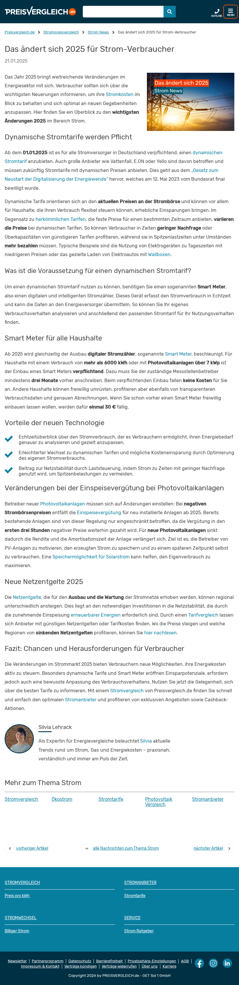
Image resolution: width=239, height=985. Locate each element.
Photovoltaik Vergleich (158, 802)
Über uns (150, 966)
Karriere (169, 966)
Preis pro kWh (17, 895)
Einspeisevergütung (99, 512)
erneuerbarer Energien (96, 615)
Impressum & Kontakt (40, 966)
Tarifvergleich (203, 615)
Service (132, 917)
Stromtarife (111, 799)
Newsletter (17, 961)
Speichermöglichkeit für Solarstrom (91, 557)
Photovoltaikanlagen (62, 504)
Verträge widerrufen (119, 966)
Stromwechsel (20, 917)
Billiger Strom (17, 931)
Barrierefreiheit (109, 961)
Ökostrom (62, 799)
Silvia (146, 741)
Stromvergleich (127, 690)
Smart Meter (178, 354)
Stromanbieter (80, 699)
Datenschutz (79, 961)
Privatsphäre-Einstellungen (152, 961)
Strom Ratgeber (139, 931)
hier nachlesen (160, 633)
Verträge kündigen (80, 966)
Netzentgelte (27, 597)
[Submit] (170, 11)
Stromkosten (119, 94)
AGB (185, 961)
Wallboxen (159, 254)
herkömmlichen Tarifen (61, 219)
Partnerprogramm (48, 961)
